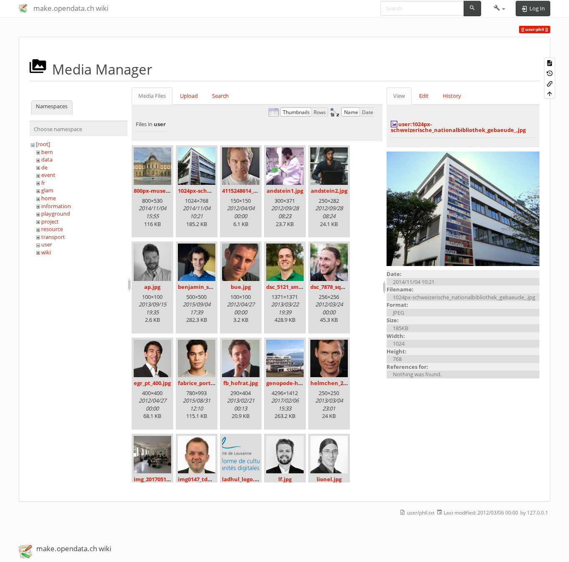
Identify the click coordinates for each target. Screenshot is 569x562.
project (50, 221)
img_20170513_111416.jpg (166, 479)
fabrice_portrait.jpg (204, 383)
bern (47, 152)
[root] (43, 144)
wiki (46, 252)
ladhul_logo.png (243, 479)
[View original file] (463, 208)
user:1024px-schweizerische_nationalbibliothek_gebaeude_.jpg (458, 127)
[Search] (472, 8)
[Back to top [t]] (549, 93)
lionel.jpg (329, 479)
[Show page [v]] (549, 62)
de (44, 167)
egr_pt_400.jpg (152, 383)
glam (47, 190)
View (399, 95)
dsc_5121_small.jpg (290, 287)
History (452, 95)
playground (55, 213)
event (48, 175)
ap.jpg (152, 287)
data (46, 159)
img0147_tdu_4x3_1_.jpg (208, 479)
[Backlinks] (549, 83)
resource (52, 229)
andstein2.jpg (329, 190)
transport (53, 237)
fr (43, 183)
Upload (189, 95)
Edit (424, 95)
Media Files (152, 95)
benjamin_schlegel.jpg (208, 287)
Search (220, 95)
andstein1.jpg (285, 190)
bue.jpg (241, 287)
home (48, 198)
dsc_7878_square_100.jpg (342, 287)
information (56, 206)
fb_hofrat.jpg (240, 383)
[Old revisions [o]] (549, 73)
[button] (499, 8)
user (46, 244)
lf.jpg (285, 479)
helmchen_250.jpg (334, 383)
